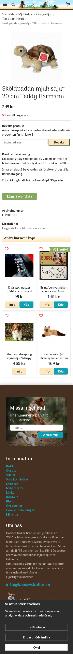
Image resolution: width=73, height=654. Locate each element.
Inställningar (36, 627)
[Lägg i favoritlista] (7, 249)
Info (12, 304)
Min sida (12, 514)
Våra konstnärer (17, 479)
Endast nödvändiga (36, 637)
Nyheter (12, 484)
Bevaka (59, 142)
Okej (36, 647)
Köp (26, 304)
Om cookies (14, 505)
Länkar (11, 492)
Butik (10, 466)
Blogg (10, 501)
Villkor (10, 475)
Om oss (11, 470)
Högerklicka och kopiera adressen (24, 228)
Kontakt (12, 497)
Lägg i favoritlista (19, 196)
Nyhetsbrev (14, 488)
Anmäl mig (50, 434)
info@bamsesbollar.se (28, 584)
